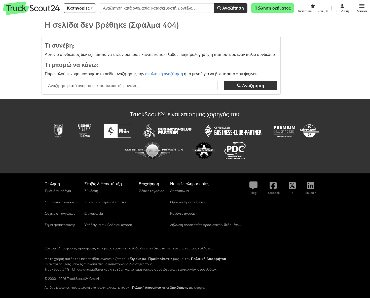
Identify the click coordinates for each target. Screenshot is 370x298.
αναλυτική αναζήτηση (164, 73)
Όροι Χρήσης (179, 287)
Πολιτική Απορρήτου (146, 287)
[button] (362, 8)
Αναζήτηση (232, 8)
